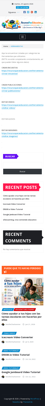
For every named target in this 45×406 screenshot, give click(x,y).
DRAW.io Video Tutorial (13, 209)
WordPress (35, 399)
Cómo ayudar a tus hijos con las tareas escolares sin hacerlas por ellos (22, 316)
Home (5, 46)
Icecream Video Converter (14, 204)
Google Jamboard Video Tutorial (16, 214)
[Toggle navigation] (23, 37)
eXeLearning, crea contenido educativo (19, 220)
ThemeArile (27, 402)
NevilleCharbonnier (13, 324)
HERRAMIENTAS (17, 46)
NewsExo (16, 402)
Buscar (10, 156)
